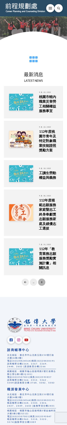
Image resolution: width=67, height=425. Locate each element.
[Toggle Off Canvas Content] (50, 8)
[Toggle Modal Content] (58, 8)
